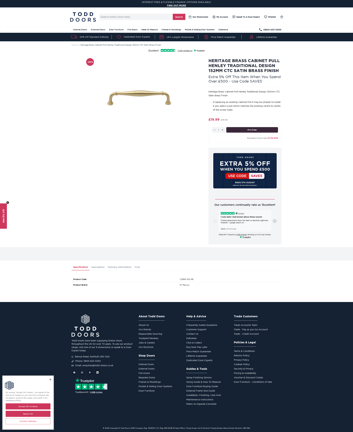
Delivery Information (119, 267)
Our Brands (145, 329)
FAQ (137, 267)
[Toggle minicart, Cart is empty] (281, 17)
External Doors (98, 30)
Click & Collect (194, 342)
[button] (3, 216)
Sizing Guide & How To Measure (203, 382)
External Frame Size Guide (200, 390)
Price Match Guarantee (223, 37)
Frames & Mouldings (171, 30)
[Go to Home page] (83, 17)
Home (74, 45)
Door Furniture (116, 30)
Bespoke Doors (147, 377)
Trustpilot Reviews (148, 338)
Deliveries (191, 338)
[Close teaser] (7, 202)
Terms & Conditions (244, 351)
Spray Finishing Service (199, 377)
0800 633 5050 (272, 29)
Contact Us (192, 334)
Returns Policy (241, 355)
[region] (28, 402)
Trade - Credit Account (246, 334)
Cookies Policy (242, 364)
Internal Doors (80, 30)
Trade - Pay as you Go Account (251, 329)
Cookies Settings (28, 421)
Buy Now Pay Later (196, 347)
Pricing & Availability (245, 373)
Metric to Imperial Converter (201, 404)
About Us (144, 325)
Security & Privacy (243, 368)
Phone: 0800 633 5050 (88, 361)
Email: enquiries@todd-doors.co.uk (94, 365)
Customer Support (196, 329)
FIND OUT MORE (176, 5)
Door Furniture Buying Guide (202, 386)
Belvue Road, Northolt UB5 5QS (92, 356)
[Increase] (222, 130)
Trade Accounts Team (245, 325)
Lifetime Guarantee (266, 37)
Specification (80, 267)
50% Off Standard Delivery (94, 37)
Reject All (28, 414)
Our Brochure (146, 347)
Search (179, 17)
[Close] (50, 380)
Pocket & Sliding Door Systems (200, 30)
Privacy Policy (241, 360)
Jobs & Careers (147, 342)
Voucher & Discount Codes (248, 377)
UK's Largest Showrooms (180, 37)
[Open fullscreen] (139, 98)
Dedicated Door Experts (137, 37)
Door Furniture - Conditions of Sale (253, 382)
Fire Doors (132, 30)
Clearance (223, 30)
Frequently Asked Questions (201, 325)
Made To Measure (149, 30)
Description (98, 267)
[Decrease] (214, 130)
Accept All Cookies (28, 406)
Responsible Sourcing (150, 334)
